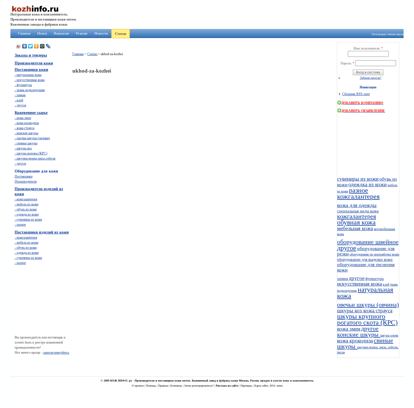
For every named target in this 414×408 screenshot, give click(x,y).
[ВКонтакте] (25, 46)
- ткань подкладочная (30, 90)
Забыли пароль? (370, 77)
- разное (20, 225)
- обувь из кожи (26, 209)
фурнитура (374, 278)
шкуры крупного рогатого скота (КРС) (367, 319)
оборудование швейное (368, 242)
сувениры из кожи (358, 179)
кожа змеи (348, 329)
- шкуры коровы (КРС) (31, 153)
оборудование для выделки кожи (365, 259)
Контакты (176, 385)
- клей (19, 100)
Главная (24, 33)
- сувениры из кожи (28, 219)
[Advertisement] (174, 89)
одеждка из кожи (367, 184)
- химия (20, 95)
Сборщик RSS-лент (356, 94)
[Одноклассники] (36, 46)
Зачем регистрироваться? (199, 385)
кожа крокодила (355, 341)
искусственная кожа (359, 284)
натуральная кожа (365, 292)
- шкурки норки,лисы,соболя (35, 158)
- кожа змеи (23, 118)
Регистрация (379, 34)
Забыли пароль (395, 34)
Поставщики (23, 176)
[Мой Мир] (42, 46)
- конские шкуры (26, 133)
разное (358, 190)
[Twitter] (31, 46)
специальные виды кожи (358, 211)
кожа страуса (377, 310)
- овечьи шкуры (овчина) (32, 138)
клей (386, 284)
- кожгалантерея (26, 199)
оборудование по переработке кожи (374, 254)
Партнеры (247, 385)
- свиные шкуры (26, 143)
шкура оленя (389, 335)
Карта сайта (261, 385)
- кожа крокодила (27, 123)
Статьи (120, 34)
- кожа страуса (24, 128)
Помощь (151, 385)
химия (342, 278)
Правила (163, 385)
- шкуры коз (23, 148)
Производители (26, 181)
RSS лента (276, 385)
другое (346, 248)
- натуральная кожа (28, 75)
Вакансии (61, 33)
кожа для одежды (357, 205)
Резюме (82, 33)
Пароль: (347, 63)
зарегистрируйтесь (56, 353)
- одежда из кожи (27, 214)
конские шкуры (358, 334)
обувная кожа (356, 222)
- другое (20, 105)
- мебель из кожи (26, 204)
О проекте (138, 385)
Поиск (42, 33)
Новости (101, 33)
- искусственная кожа (29, 80)
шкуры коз (350, 310)
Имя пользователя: (368, 48)
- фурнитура (23, 85)
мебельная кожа (355, 228)
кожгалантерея (358, 196)
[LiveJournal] (48, 46)
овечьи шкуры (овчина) (368, 304)
